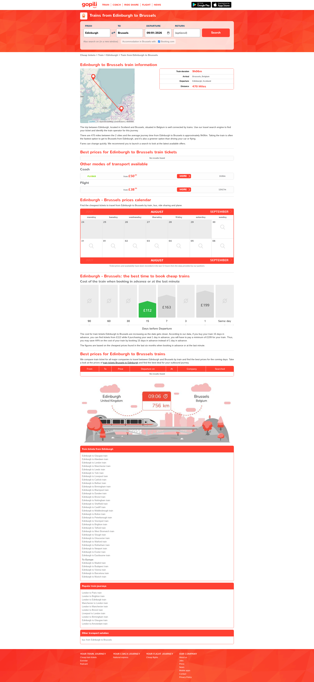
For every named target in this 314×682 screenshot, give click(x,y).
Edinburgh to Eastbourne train (96, 555)
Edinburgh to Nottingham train (96, 500)
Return (180, 26)
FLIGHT (146, 4)
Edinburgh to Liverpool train (95, 476)
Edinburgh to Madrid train (94, 563)
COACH (117, 4)
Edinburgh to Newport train (94, 548)
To (119, 26)
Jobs (181, 661)
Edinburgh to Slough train (94, 535)
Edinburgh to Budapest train (95, 566)
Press (181, 664)
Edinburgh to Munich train (94, 577)
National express (120, 657)
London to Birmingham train (95, 617)
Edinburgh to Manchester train (96, 466)
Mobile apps (184, 670)
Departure (153, 26)
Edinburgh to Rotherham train (96, 545)
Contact (182, 674)
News (181, 667)
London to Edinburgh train (94, 600)
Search (216, 33)
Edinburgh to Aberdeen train (95, 459)
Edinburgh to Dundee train (94, 493)
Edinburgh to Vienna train (94, 570)
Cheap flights (152, 657)
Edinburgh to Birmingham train (96, 487)
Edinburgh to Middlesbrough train (97, 511)
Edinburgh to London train (94, 463)
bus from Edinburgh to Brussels (97, 640)
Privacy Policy (185, 677)
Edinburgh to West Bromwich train (98, 531)
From (88, 26)
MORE (183, 176)
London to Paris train (92, 593)
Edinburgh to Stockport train (95, 521)
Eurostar (84, 661)
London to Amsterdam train (94, 624)
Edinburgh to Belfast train (94, 483)
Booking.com (148, 41)
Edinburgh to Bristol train (93, 497)
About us (183, 657)
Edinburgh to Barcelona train (95, 573)
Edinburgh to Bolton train (93, 514)
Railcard (84, 664)
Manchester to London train (95, 603)
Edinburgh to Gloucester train (96, 538)
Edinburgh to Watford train (94, 542)
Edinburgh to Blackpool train (95, 490)
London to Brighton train (93, 596)
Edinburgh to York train (93, 473)
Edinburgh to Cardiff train (93, 507)
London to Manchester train (95, 606)
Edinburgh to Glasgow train (94, 456)
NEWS (157, 4)
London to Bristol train (92, 610)
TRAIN (105, 4)
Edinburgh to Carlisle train (94, 480)
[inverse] (113, 33)
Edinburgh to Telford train (94, 528)
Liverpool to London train (93, 613)
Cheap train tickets (88, 657)
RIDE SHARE (131, 4)
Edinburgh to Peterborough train (97, 517)
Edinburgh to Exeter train (93, 552)
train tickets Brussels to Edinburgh (120, 362)
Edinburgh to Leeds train (93, 469)
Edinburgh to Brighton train (94, 524)
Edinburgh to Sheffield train (95, 504)
